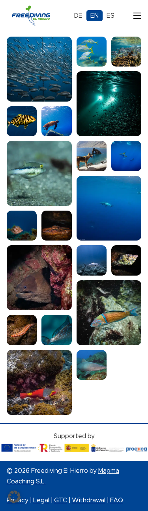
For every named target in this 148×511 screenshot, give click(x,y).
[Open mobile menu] (137, 16)
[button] (14, 497)
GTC (60, 500)
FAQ (116, 500)
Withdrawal (88, 500)
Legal (41, 500)
